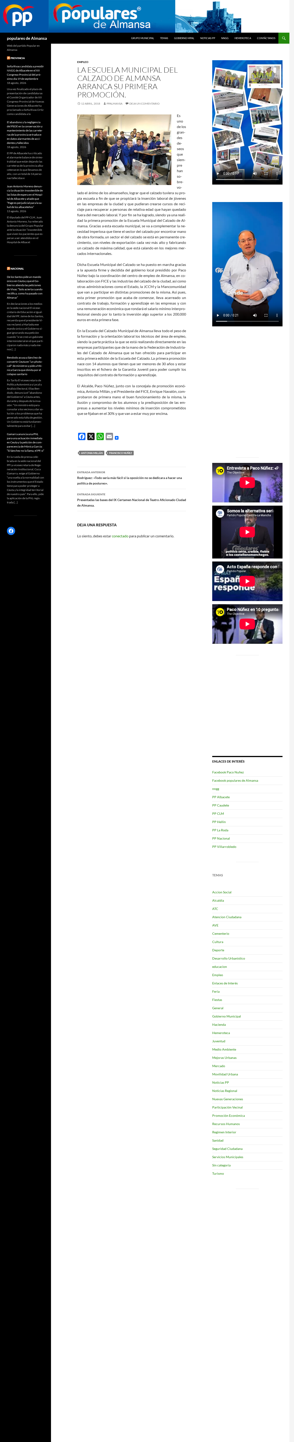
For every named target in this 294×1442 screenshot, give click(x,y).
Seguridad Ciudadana (227, 1149)
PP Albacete (221, 797)
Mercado (218, 1066)
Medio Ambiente (224, 1049)
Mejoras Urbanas (224, 1058)
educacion (219, 967)
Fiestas (217, 1000)
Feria (216, 991)
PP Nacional (221, 838)
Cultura (217, 942)
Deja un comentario (144, 103)
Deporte (218, 950)
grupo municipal (142, 38)
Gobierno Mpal (184, 38)
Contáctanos (266, 38)
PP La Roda (220, 830)
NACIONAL (17, 268)
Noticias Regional (224, 1091)
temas (164, 38)
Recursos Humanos (226, 1124)
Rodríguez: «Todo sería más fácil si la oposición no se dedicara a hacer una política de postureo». (129, 477)
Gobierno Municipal (226, 1016)
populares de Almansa (27, 38)
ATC (215, 909)
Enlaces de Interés (225, 983)
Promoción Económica (228, 1115)
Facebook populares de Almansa (235, 780)
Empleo (82, 62)
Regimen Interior (224, 1132)
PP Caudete (220, 805)
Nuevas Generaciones (227, 1099)
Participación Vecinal (227, 1107)
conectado (120, 536)
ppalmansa (114, 103)
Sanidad (217, 1140)
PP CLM (218, 813)
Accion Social (222, 892)
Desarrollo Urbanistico (228, 958)
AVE (215, 925)
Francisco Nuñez (120, 452)
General (217, 1008)
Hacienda (219, 1024)
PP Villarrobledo (224, 847)
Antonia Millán (92, 452)
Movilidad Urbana (225, 1074)
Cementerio (220, 933)
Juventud (218, 1041)
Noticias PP (207, 38)
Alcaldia (218, 900)
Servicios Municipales (227, 1157)
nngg (225, 38)
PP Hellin (219, 822)
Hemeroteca (243, 38)
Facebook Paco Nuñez (228, 772)
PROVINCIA (18, 58)
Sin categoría (221, 1165)
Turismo (218, 1173)
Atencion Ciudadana (226, 917)
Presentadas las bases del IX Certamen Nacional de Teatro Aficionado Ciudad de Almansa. (131, 500)
